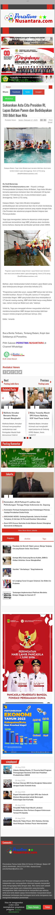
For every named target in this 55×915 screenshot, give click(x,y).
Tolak (47, 907)
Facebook (16, 92)
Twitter (27, 92)
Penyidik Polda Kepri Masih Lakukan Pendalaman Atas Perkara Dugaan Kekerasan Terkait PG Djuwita (31, 810)
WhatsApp (9, 99)
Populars (10, 538)
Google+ (38, 92)
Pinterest (16, 372)
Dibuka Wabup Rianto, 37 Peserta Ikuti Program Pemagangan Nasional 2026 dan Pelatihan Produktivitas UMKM (32, 772)
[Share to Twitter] (18, 400)
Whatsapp (20, 372)
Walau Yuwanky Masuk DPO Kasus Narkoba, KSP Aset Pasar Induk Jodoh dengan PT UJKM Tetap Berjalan (40, 418)
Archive (27, 539)
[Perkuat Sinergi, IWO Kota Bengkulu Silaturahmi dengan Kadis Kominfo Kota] (7, 783)
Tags (44, 539)
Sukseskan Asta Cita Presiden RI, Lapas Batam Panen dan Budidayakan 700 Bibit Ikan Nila (27, 110)
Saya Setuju (33, 907)
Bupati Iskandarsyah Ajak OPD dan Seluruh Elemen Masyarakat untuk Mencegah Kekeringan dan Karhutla (30, 797)
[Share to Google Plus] (22, 400)
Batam (8, 87)
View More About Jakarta (27, 530)
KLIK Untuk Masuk (10, 359)
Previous (3, 398)
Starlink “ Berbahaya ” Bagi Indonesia (28, 569)
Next (50, 398)
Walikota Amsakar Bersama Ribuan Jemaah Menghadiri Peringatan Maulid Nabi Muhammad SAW (13, 418)
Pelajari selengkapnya (14, 910)
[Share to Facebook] (14, 400)
